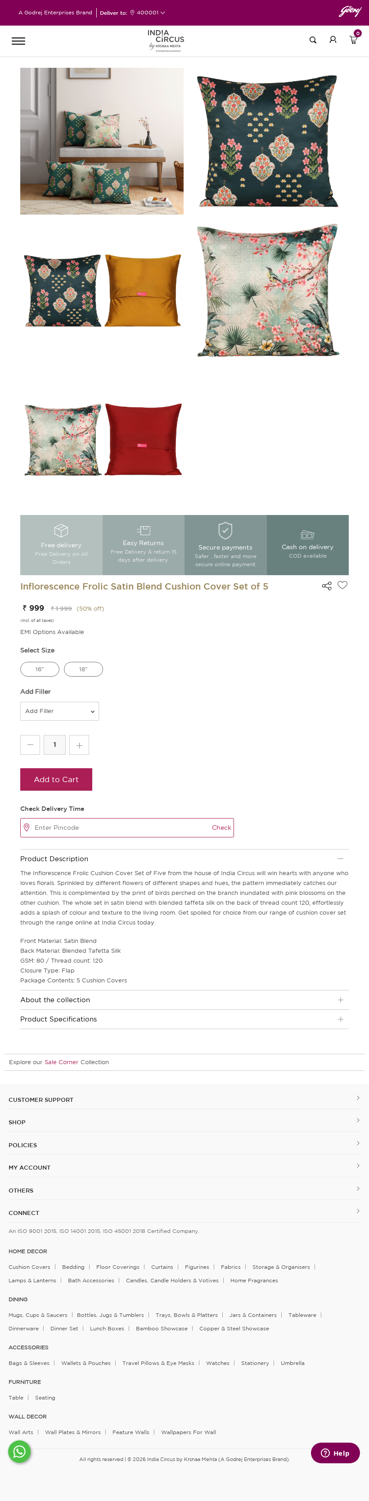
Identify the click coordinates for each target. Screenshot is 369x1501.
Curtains (162, 1266)
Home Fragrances (254, 1280)
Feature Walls (130, 1432)
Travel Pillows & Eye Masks (158, 1362)
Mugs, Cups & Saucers (38, 1314)
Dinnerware (24, 1328)
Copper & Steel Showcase (234, 1328)
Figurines (197, 1266)
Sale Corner (61, 1062)
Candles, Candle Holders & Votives (172, 1280)
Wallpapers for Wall (188, 1432)
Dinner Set (64, 1328)
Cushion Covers (29, 1266)
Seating (45, 1397)
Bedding (73, 1266)
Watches (218, 1362)
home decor (28, 1251)
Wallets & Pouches (86, 1362)
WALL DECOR (28, 1416)
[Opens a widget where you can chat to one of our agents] (335, 1454)
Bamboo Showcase (162, 1328)
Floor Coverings (118, 1266)
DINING (18, 1299)
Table (16, 1397)
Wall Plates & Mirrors (73, 1432)
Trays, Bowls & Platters (187, 1314)
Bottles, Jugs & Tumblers (110, 1314)
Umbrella (293, 1362)
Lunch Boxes (107, 1328)
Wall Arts (21, 1432)
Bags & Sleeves (29, 1362)
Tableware (302, 1314)
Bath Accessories (91, 1280)
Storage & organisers (281, 1266)
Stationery (255, 1362)
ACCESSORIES (29, 1347)
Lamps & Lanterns (32, 1280)
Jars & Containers (253, 1314)
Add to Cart (56, 779)
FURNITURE (25, 1382)
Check (221, 827)
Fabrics (231, 1266)
